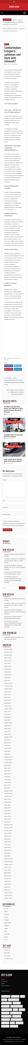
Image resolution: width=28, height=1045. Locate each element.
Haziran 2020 (8, 796)
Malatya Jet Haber (6, 1016)
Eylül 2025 (7, 680)
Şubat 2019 (7, 842)
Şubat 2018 (7, 875)
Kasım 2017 (7, 884)
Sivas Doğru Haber (6, 1009)
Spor (5, 931)
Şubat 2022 (7, 742)
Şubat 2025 (7, 700)
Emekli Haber (16, 1003)
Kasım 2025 (7, 675)
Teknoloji (6, 934)
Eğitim (6, 911)
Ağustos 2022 (8, 737)
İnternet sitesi (6, 514)
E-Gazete (22, 1009)
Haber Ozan (14, 6)
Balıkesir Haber (5, 996)
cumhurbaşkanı (9, 358)
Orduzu (15, 1009)
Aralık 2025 (7, 672)
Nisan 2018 (7, 870)
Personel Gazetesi (6, 1003)
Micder (12, 1023)
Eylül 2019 (7, 822)
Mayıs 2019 (7, 833)
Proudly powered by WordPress (11, 1039)
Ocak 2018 (7, 878)
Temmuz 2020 (8, 793)
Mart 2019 (7, 839)
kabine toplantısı (17, 358)
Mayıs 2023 (7, 725)
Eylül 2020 (7, 788)
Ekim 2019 (7, 819)
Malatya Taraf (5, 1013)
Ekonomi (6, 914)
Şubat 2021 (7, 774)
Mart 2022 (7, 740)
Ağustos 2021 (8, 757)
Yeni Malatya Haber (13, 999)
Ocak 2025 (7, 703)
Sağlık (6, 928)
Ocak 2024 (7, 714)
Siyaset (6, 541)
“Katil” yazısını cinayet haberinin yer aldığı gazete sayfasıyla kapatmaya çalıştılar (15, 392)
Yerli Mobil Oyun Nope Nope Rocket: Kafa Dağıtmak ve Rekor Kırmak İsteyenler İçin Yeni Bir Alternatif (13, 409)
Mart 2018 (7, 873)
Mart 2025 (7, 697)
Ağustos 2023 (8, 723)
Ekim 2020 (7, 785)
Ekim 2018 (7, 853)
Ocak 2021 (7, 776)
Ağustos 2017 (8, 892)
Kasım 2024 (7, 706)
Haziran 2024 (8, 709)
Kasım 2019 (7, 816)
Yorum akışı (7, 955)
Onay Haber (19, 1023)
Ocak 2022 (7, 745)
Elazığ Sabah (5, 1023)
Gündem (6, 920)
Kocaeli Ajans (15, 996)
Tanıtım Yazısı (14, 1026)
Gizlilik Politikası (5, 985)
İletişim (3, 983)
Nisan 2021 (7, 768)
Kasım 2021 (7, 748)
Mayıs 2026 (7, 658)
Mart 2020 (7, 805)
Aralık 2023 (7, 717)
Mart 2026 (7, 663)
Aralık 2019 (7, 813)
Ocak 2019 (7, 844)
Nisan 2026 (7, 660)
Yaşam (6, 937)
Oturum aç (7, 950)
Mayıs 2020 (7, 799)
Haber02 (4, 999)
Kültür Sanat (7, 923)
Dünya (6, 908)
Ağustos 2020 (8, 791)
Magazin (6, 925)
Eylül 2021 (7, 754)
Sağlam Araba (5, 1019)
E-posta (5, 507)
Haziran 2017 (8, 898)
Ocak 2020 (7, 810)
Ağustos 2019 (8, 825)
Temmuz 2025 (8, 686)
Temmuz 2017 (8, 895)
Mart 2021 (7, 771)
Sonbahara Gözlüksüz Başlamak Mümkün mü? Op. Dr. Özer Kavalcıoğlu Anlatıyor (14, 567)
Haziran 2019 (8, 830)
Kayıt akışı (7, 953)
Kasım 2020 (7, 782)
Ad (4, 500)
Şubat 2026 (7, 666)
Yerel (5, 940)
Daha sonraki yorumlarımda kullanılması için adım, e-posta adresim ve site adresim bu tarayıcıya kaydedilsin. (14, 523)
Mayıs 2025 (7, 692)
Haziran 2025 (8, 689)
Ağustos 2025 (8, 683)
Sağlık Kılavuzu (16, 1016)
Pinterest (9, 369)
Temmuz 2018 (8, 861)
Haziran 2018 (8, 864)
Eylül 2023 (7, 720)
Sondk (22, 996)
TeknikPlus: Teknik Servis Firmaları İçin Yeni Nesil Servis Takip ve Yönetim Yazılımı (14, 560)
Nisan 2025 (7, 694)
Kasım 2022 (7, 734)
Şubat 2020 (7, 808)
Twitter (18, 366)
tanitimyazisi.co (5, 991)
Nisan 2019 (7, 836)
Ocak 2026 (7, 669)
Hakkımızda (4, 981)
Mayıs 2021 (7, 765)
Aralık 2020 (7, 779)
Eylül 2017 (7, 890)
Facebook (9, 366)
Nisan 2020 (7, 802)
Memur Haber (5, 1006)
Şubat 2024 (7, 711)
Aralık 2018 (7, 847)
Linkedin (18, 369)
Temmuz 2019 (8, 827)
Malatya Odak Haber (16, 1013)
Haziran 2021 (8, 762)
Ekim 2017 (7, 887)
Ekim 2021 (7, 751)
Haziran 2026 (8, 655)
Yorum (5, 480)
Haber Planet (5, 1026)
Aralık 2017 (7, 881)
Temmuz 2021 (8, 759)
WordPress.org (8, 958)
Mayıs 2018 (7, 867)
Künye (3, 979)
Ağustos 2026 (8, 649)
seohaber (6, 359)
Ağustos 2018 (8, 858)
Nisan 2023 (7, 728)
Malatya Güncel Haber (16, 1006)
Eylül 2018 (7, 856)
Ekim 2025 (7, 677)
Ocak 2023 (7, 731)
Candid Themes (19, 1041)
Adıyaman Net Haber (17, 1019)
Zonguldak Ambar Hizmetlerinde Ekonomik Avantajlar (13, 436)
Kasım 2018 (7, 850)
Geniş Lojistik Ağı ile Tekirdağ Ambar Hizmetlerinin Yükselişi (13, 460)
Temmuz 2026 (8, 652)
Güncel (7, 44)
